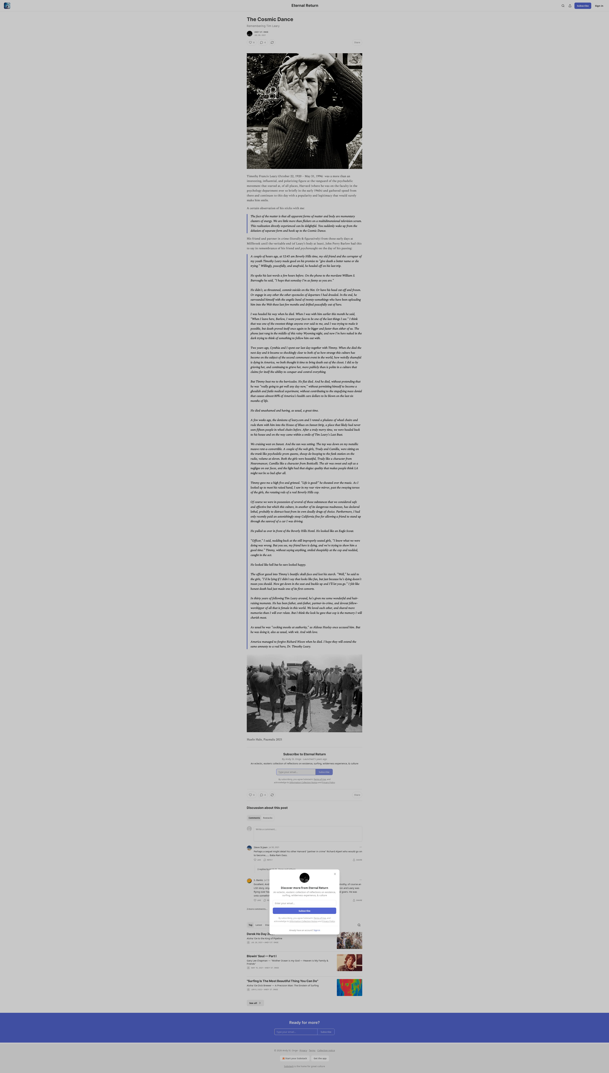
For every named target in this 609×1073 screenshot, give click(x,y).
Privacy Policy (328, 921)
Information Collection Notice (304, 921)
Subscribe (304, 910)
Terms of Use (320, 918)
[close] (334, 874)
